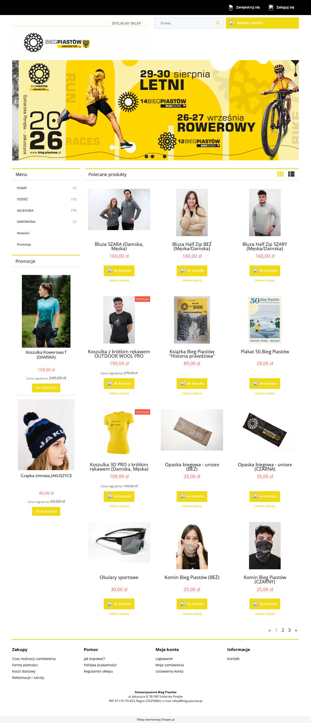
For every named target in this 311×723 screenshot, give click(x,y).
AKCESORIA (25, 210)
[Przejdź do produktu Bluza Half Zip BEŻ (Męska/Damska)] (192, 213)
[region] (155, 110)
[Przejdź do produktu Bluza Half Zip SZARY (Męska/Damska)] (265, 213)
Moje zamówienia (170, 665)
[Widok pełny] (291, 174)
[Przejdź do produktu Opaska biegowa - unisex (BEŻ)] (192, 433)
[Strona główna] (80, 38)
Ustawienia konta (169, 671)
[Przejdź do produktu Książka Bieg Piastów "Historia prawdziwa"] (192, 320)
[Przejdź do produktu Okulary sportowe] (119, 546)
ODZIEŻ (22, 199)
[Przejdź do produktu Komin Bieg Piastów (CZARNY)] (265, 546)
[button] (119, 280)
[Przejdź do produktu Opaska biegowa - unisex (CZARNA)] (265, 433)
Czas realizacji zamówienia (34, 658)
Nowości (23, 233)
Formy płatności (25, 665)
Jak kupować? (94, 658)
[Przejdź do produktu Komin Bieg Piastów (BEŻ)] (192, 546)
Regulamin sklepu (98, 671)
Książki (22, 187)
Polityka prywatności (100, 665)
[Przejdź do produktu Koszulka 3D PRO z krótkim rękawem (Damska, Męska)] (119, 433)
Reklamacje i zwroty (28, 677)
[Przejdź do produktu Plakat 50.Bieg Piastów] (265, 320)
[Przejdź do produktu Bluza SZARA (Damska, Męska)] (119, 213)
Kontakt (233, 658)
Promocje (24, 244)
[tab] (146, 156)
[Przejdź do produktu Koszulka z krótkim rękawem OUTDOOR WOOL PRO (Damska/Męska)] (119, 320)
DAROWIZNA (26, 221)
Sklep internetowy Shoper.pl (155, 719)
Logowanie (164, 658)
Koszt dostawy (23, 671)
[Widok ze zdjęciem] (280, 174)
